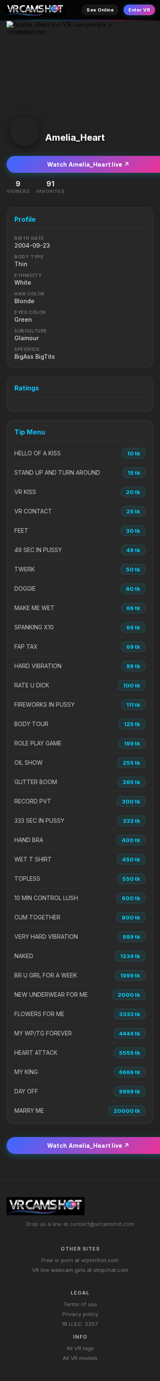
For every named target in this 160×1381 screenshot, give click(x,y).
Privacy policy (80, 1314)
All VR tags (80, 1348)
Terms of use (80, 1304)
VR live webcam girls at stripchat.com (80, 1270)
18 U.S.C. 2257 (80, 1324)
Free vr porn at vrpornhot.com (80, 1260)
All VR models (80, 1358)
